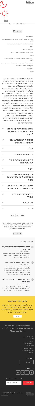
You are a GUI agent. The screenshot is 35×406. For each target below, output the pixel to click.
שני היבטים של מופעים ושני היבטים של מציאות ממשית (17, 63)
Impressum (4, 395)
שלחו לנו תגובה (29, 336)
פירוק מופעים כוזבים (28, 49)
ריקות (32, 55)
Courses (31, 352)
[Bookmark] (14, 31)
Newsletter (30, 346)
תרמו (17, 316)
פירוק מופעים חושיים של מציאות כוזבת (22, 52)
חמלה (32, 47)
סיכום (32, 71)
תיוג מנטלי (30, 68)
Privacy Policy (29, 343)
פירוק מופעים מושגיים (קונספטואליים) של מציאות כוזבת (19, 59)
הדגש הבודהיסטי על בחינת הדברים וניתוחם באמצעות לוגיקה (18, 40)
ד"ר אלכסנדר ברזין (21, 23)
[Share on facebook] (20, 31)
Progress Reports (27, 350)
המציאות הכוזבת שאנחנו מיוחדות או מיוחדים (20, 44)
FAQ (32, 339)
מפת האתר (30, 341)
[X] (17, 31)
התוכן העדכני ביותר (27, 348)
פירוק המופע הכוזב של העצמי (25, 66)
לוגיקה (12, 215)
